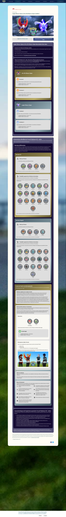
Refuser (40, 515)
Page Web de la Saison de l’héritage (30, 55)
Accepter (45, 515)
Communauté (37, 1)
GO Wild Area (11, 1)
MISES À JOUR (18, 9)
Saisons (24, 1)
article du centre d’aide (35, 437)
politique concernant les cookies (29, 512)
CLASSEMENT (45, 1)
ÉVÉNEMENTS (30, 1)
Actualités (18, 1)
